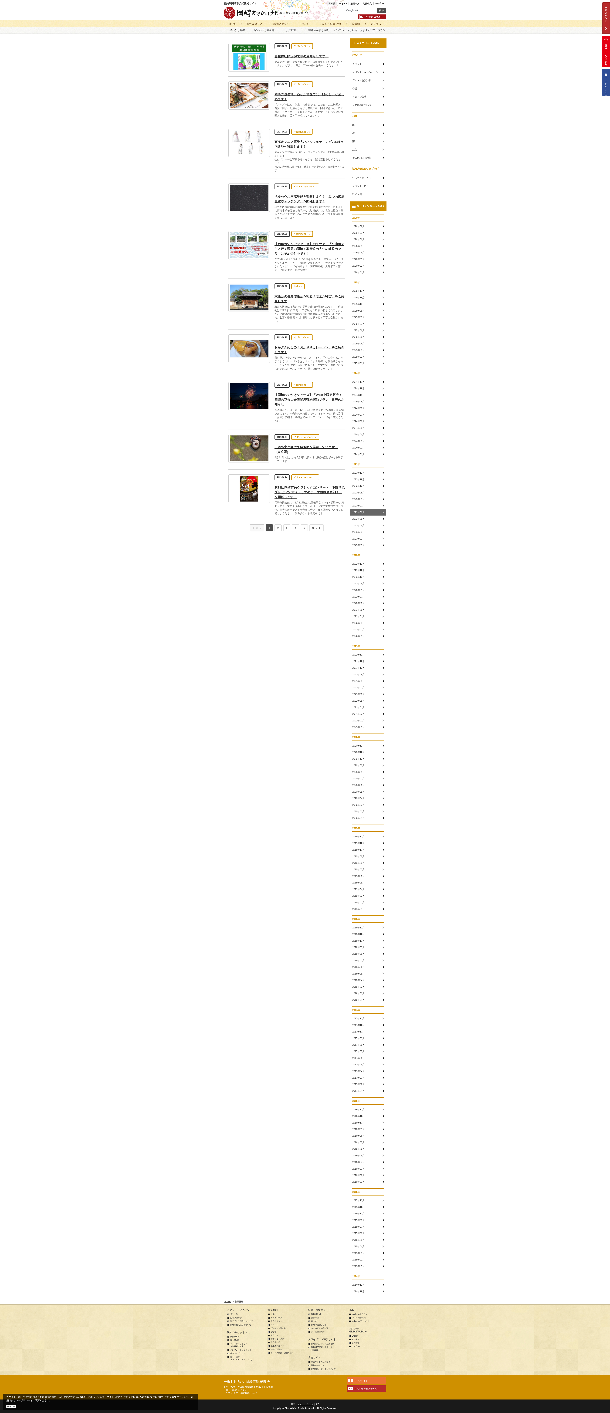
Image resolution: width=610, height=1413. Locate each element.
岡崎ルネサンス (318, 1365)
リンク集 (234, 1314)
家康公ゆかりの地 (264, 30)
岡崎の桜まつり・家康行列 (322, 1344)
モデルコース (276, 1318)
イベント (274, 1325)
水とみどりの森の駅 (319, 1328)
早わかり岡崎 (237, 30)
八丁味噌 (291, 30)
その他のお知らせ (302, 46)
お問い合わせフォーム (366, 1388)
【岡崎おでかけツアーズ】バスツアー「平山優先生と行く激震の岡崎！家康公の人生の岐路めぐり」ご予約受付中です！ (309, 248)
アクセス (274, 1335)
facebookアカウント (360, 1314)
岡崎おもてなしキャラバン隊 (323, 1369)
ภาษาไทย (379, 3)
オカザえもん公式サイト (321, 1362)
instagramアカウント (361, 1321)
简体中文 (367, 3)
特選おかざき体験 (318, 30)
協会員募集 (235, 1336)
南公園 (314, 1321)
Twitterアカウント (359, 1318)
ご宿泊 (273, 1332)
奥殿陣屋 (315, 1318)
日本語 (332, 3)
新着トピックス (277, 1339)
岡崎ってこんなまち (606, 54)
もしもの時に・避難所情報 (282, 1353)
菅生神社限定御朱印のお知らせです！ (301, 56)
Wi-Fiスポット (277, 1349)
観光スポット (276, 1321)
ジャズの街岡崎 (318, 1332)
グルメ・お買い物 (278, 1328)
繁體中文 (354, 3)
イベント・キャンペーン (305, 186)
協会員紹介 (235, 1340)
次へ (315, 528)
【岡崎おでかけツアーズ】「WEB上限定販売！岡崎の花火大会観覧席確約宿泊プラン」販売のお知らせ (309, 399)
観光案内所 (275, 1342)
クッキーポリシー (20, 1400)
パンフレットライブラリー (241, 1350)
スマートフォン (305, 1404)
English (343, 3)
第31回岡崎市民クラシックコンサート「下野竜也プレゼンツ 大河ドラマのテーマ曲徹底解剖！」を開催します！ (309, 492)
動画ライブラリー (237, 1353)
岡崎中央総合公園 (318, 1325)
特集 (272, 1314)
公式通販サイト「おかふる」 (606, 82)
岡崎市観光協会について (240, 1325)
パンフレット (361, 1380)
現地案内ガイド (277, 1346)
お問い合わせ (236, 1318)
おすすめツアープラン (373, 30)
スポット (298, 286)
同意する (11, 1406)
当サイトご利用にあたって (241, 1321)
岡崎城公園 (316, 1314)
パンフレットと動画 (345, 30)
